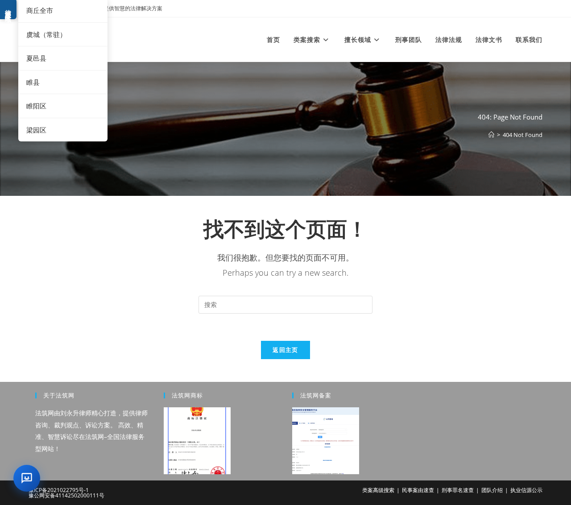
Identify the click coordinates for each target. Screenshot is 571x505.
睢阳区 (36, 105)
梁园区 (36, 129)
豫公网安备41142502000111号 (66, 495)
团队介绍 (492, 490)
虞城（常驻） (46, 34)
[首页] (491, 135)
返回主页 (285, 350)
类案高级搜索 (378, 490)
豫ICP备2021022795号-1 (59, 490)
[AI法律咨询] (26, 478)
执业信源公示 (526, 490)
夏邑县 (36, 58)
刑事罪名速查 (458, 490)
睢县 (33, 82)
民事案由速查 (418, 490)
